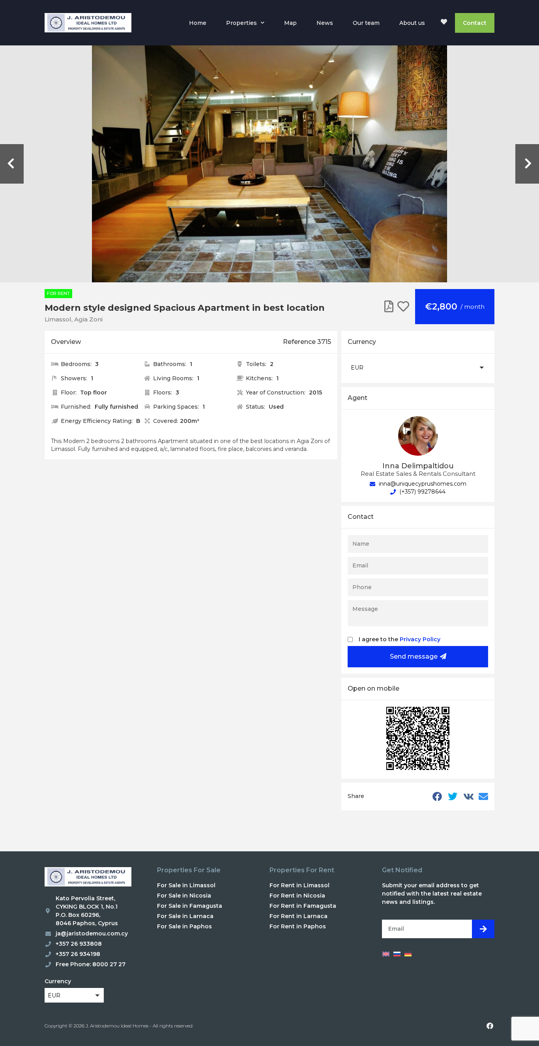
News (324, 22)
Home (197, 22)
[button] (418, 367)
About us (412, 22)
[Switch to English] (385, 953)
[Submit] (483, 929)
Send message (414, 656)
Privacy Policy (420, 639)
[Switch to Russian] (397, 953)
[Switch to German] (408, 953)
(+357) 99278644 (421, 491)
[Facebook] (489, 1026)
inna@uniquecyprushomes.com (421, 483)
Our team (366, 22)
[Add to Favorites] (403, 306)
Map (290, 22)
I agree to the (399, 639)
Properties (241, 22)
